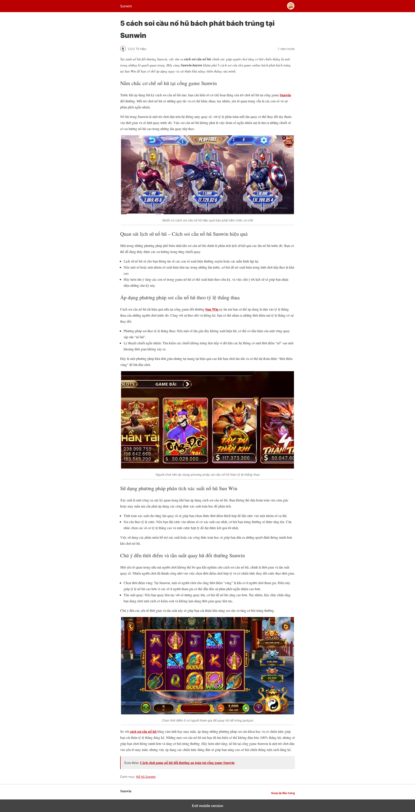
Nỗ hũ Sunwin (146, 776)
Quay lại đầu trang (283, 793)
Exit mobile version (207, 806)
